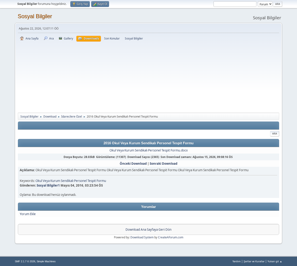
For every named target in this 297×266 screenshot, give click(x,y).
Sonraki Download (163, 163)
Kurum (55, 181)
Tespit (91, 181)
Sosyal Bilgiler (35, 16)
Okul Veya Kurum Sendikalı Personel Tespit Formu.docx (149, 150)
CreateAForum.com (170, 237)
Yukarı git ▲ (275, 261)
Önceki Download (133, 163)
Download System (142, 237)
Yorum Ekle (28, 214)
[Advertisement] (148, 76)
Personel (80, 181)
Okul (39, 181)
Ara (274, 133)
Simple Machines (46, 261)
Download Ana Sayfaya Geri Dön (148, 229)
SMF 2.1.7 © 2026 (25, 261)
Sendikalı (67, 181)
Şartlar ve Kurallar (254, 261)
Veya (46, 181)
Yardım (236, 261)
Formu (101, 181)
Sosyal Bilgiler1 (48, 185)
